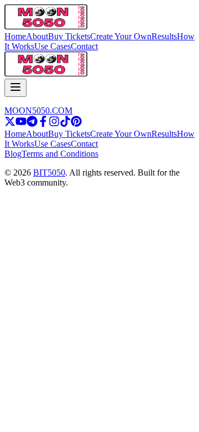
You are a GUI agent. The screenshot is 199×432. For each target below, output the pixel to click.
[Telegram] (32, 123)
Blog (13, 153)
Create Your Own (120, 36)
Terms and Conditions (60, 153)
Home (15, 36)
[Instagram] (54, 123)
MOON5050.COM (38, 110)
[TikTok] (65, 123)
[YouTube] (21, 123)
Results (164, 36)
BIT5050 (49, 172)
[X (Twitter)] (9, 123)
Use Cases (52, 46)
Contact (84, 46)
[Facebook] (43, 123)
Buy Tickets (69, 36)
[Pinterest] (76, 123)
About (37, 36)
